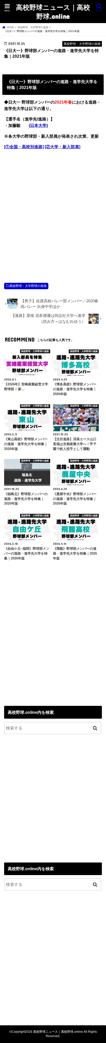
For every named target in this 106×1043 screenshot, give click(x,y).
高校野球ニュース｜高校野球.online (53, 11)
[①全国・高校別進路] (24, 147)
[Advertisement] (53, 211)
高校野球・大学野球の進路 (28, 286)
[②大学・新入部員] (62, 147)
